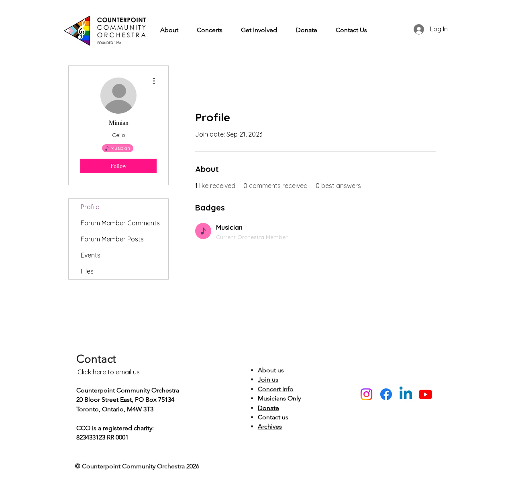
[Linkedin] (406, 394)
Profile (90, 207)
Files (87, 271)
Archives (270, 426)
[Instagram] (366, 394)
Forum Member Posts (112, 239)
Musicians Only (279, 398)
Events (90, 255)
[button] (169, 30)
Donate (268, 408)
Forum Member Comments (120, 223)
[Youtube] (425, 394)
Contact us (273, 417)
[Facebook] (386, 394)
